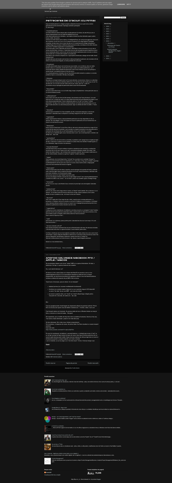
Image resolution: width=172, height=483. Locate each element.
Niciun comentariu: (67, 248)
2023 (107, 31)
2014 (107, 58)
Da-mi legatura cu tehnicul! (58, 398)
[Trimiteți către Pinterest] (82, 248)
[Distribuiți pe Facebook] (81, 248)
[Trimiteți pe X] (79, 248)
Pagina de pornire (71, 363)
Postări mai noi (50, 363)
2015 (107, 56)
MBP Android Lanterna (56, 357)
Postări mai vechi (93, 363)
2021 (107, 36)
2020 (107, 38)
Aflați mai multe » (50, 350)
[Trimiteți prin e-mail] (76, 248)
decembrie (111, 43)
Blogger (99, 479)
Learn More (121, 4)
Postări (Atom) (75, 368)
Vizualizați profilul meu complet (52, 475)
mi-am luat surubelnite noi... (59, 389)
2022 (107, 33)
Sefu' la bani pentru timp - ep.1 (59, 380)
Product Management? (58, 458)
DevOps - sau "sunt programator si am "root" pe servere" (66, 416)
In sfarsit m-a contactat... (58, 426)
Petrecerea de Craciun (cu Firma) (71, 21)
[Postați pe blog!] (77, 248)
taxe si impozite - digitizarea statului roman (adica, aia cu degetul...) (61, 453)
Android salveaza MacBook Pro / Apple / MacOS (114, 51)
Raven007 (48, 472)
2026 (107, 26)
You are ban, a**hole (57, 444)
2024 (107, 29)
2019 (107, 41)
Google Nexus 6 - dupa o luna (59, 407)
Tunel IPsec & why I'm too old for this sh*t (62, 435)
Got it (129, 4)
